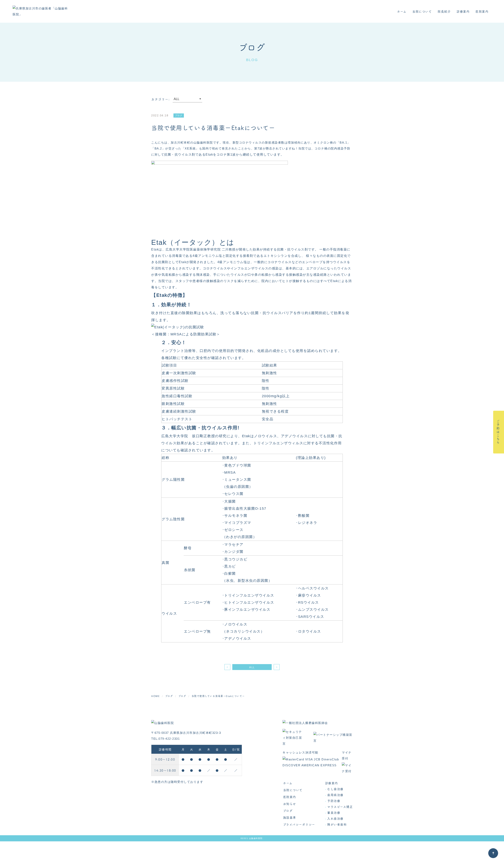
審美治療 (333, 812)
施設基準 (289, 817)
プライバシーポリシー (299, 824)
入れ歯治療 (335, 818)
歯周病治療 (335, 795)
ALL (252, 667)
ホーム (402, 11)
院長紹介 (444, 11)
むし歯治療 (335, 789)
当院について (422, 11)
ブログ (288, 810)
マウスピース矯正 (340, 807)
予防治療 (333, 801)
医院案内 (481, 11)
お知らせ (289, 804)
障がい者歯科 (337, 824)
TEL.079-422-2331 (165, 738)
